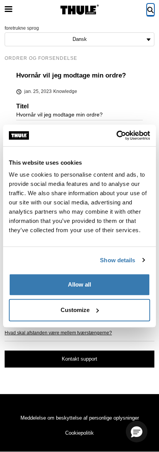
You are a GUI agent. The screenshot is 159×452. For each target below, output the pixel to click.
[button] (136, 431)
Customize (75, 310)
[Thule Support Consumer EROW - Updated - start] (79, 9)
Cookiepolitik (79, 433)
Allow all (79, 284)
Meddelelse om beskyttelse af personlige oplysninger (79, 418)
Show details (117, 260)
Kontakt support (79, 359)
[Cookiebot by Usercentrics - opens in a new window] (116, 135)
